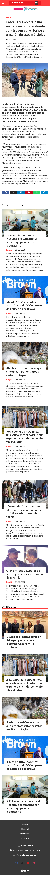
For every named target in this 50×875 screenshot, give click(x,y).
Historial (25, 829)
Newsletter (25, 833)
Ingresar (26, 838)
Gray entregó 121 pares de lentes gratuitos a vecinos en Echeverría (24, 574)
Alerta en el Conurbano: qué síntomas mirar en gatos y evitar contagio (24, 371)
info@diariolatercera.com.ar (25, 855)
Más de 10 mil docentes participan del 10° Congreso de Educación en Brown (24, 305)
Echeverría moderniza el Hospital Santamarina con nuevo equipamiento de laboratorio (22, 240)
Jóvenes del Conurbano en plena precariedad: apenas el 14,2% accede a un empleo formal (24, 511)
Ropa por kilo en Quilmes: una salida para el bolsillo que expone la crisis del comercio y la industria (24, 437)
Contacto (25, 824)
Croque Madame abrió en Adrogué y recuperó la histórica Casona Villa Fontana (23, 642)
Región (9, 17)
